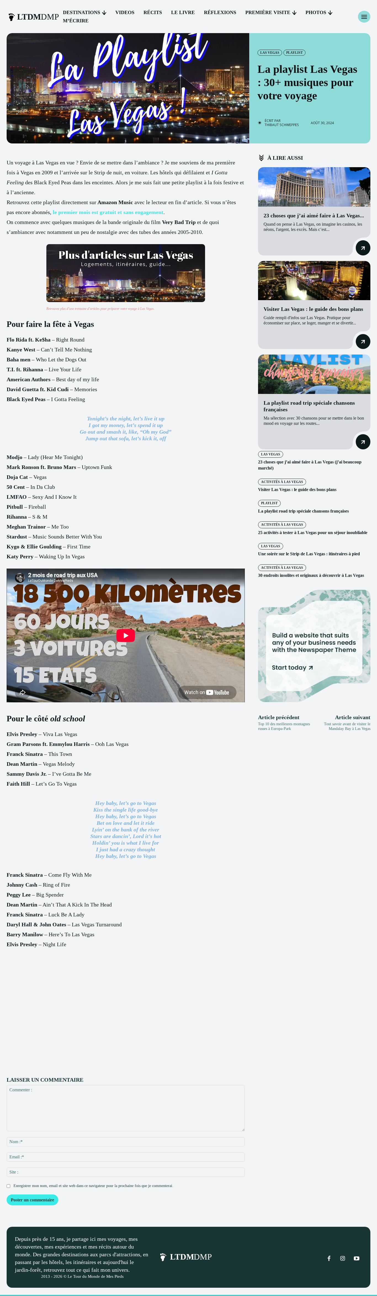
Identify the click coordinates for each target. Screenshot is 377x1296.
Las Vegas (269, 53)
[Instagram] (342, 1258)
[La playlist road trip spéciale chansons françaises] (314, 374)
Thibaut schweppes (282, 125)
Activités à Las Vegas (282, 482)
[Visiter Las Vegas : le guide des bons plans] (314, 280)
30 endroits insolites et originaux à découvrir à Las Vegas (311, 575)
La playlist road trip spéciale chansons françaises (303, 511)
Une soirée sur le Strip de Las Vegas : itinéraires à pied (309, 553)
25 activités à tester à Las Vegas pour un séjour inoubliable (312, 532)
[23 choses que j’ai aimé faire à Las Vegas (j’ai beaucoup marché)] (314, 187)
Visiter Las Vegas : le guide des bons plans (313, 309)
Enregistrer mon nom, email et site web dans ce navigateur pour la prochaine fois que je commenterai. (93, 1186)
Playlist (294, 53)
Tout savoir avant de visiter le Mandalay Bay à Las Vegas (347, 726)
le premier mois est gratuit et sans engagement (108, 212)
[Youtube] (356, 1258)
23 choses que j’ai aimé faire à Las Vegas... (314, 215)
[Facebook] (328, 1258)
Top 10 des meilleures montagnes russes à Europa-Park (284, 726)
